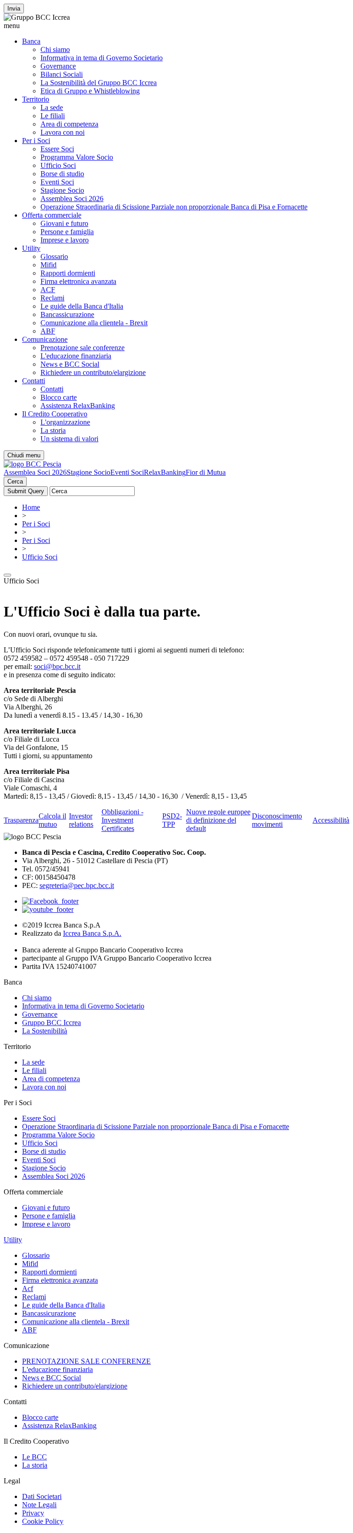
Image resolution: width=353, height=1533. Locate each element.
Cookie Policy (42, 1521)
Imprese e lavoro (64, 240)
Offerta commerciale (51, 215)
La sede (51, 107)
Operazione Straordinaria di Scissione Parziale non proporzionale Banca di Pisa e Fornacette (173, 207)
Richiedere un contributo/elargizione (93, 372)
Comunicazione (45, 339)
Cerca (15, 481)
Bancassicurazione (67, 314)
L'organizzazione (65, 422)
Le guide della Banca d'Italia (81, 306)
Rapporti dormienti (67, 273)
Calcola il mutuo (52, 820)
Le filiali (52, 116)
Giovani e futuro (64, 223)
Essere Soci (57, 149)
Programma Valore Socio (76, 157)
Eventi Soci (57, 182)
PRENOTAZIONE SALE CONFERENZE (86, 1361)
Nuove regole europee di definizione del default (218, 820)
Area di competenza (69, 124)
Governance (58, 66)
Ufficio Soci (58, 165)
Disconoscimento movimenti (277, 820)
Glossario (54, 256)
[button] (176, 26)
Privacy (33, 1513)
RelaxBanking (165, 472)
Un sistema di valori (69, 439)
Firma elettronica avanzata (78, 281)
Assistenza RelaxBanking (77, 405)
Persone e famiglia (67, 232)
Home (31, 507)
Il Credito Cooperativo (54, 414)
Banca (31, 41)
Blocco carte (58, 397)
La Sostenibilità (44, 1031)
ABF (47, 331)
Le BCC (34, 1457)
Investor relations (81, 820)
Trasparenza (21, 820)
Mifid (48, 265)
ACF (47, 290)
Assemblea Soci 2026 (71, 198)
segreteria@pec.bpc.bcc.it (77, 885)
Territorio (35, 99)
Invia (13, 8)
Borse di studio (62, 174)
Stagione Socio (62, 190)
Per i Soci (36, 140)
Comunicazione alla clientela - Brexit (94, 323)
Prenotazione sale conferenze (82, 348)
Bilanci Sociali (61, 74)
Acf (27, 1288)
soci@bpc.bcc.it (57, 666)
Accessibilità (331, 820)
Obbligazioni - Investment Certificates (122, 820)
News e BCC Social (69, 364)
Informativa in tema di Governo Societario (101, 58)
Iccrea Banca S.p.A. (92, 933)
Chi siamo (55, 49)
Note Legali (39, 1505)
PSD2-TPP (172, 820)
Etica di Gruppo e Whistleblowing (90, 91)
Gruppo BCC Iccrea (51, 1022)
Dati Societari (42, 1496)
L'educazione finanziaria (75, 356)
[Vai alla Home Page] (32, 464)
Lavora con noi (62, 132)
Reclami (52, 298)
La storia (53, 430)
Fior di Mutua (206, 472)
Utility (31, 248)
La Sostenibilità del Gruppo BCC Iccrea (98, 82)
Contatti (33, 381)
